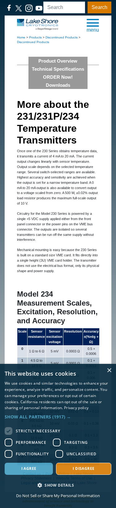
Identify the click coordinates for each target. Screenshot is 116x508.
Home (21, 37)
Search (99, 7)
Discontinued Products (61, 37)
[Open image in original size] (37, 24)
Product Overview (57, 61)
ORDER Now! (58, 77)
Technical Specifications (58, 69)
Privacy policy (76, 407)
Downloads (58, 85)
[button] (93, 25)
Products (35, 37)
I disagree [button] (83, 468)
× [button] (109, 370)
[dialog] (58, 436)
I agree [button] (29, 468)
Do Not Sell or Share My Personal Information (58, 495)
